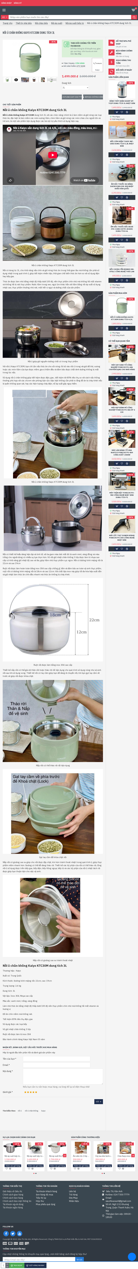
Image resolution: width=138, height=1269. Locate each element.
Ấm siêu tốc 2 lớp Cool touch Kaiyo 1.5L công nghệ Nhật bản (81, 1156)
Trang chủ (7, 23)
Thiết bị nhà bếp (24, 23)
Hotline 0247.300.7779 (72, 97)
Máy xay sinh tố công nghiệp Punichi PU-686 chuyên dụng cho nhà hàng (122, 367)
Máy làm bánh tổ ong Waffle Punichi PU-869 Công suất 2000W (122, 452)
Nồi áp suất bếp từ (74, 23)
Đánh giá (7, 1092)
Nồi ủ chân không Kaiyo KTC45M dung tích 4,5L (121, 318)
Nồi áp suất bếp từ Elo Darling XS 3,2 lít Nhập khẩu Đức (13, 1156)
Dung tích (66, 83)
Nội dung (7, 1071)
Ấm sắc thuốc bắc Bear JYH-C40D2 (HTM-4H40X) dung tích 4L (122, 229)
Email (5, 1065)
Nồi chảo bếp (41, 23)
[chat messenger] (132, 1257)
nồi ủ (20, 1111)
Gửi (97, 1101)
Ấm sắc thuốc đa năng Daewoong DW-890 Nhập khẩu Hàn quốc (121, 186)
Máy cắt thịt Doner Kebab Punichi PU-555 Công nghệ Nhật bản (121, 537)
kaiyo (43, 1111)
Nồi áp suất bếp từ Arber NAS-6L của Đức (35, 1156)
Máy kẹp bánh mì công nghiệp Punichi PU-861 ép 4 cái (122, 410)
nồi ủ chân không (31, 1111)
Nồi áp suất (56, 23)
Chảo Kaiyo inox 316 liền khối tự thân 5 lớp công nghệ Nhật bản (126, 1156)
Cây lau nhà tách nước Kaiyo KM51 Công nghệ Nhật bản (103, 1156)
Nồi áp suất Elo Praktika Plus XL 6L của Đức (57, 1156)
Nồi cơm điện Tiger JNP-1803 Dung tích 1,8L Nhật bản (122, 143)
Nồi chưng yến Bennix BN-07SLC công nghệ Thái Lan (121, 270)
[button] (7, 79)
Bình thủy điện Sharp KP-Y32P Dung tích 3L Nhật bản (122, 102)
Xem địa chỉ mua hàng (94, 97)
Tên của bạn (9, 1058)
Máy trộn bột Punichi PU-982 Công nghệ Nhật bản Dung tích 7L (121, 495)
